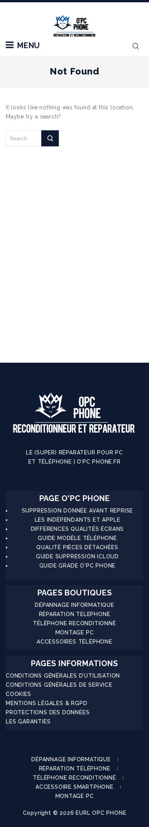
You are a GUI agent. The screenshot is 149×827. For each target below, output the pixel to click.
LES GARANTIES (28, 721)
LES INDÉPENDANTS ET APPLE (77, 520)
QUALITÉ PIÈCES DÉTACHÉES (77, 547)
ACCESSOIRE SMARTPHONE (74, 787)
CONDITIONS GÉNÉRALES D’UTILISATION (63, 676)
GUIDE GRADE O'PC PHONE (77, 566)
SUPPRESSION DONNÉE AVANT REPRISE (77, 511)
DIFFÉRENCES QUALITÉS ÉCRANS (77, 529)
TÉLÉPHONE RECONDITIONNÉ (74, 623)
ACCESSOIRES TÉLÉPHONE (74, 642)
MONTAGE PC (74, 632)
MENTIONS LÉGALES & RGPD (46, 703)
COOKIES (18, 694)
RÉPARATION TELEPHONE (74, 614)
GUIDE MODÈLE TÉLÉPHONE (77, 538)
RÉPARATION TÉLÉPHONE (74, 768)
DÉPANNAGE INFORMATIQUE (74, 605)
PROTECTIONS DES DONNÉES (47, 712)
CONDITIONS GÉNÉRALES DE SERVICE (59, 685)
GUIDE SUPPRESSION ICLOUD (77, 556)
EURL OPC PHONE (101, 813)
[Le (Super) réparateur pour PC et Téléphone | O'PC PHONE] (74, 26)
